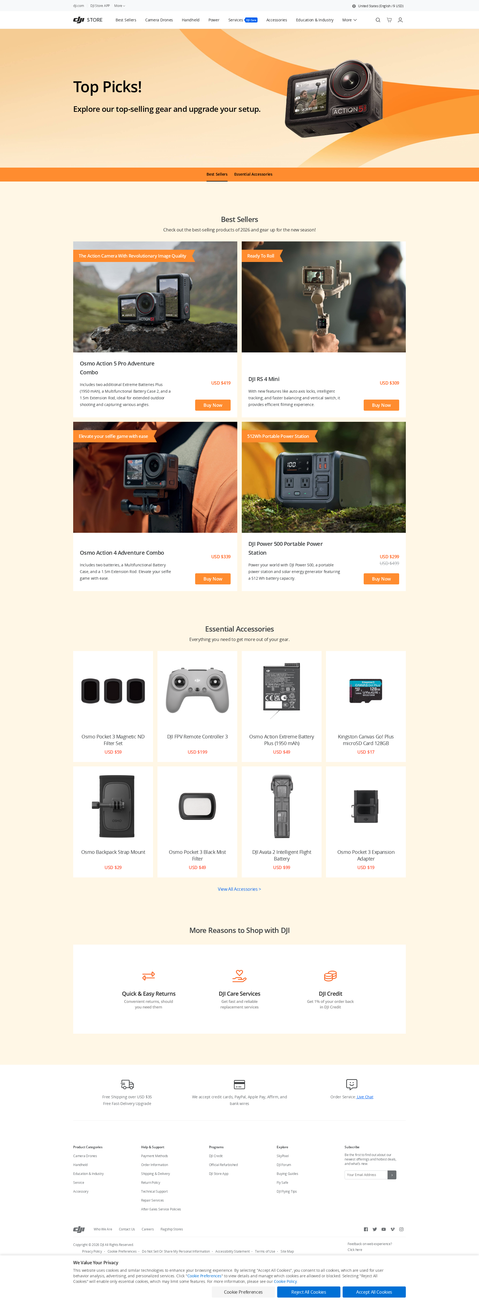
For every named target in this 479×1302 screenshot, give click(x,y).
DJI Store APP (100, 5)
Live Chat (364, 1096)
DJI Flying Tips (287, 1191)
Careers (148, 1229)
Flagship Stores (171, 1229)
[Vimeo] (392, 1229)
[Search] (378, 20)
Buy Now (212, 405)
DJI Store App (218, 1173)
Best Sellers (217, 174)
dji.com (78, 5)
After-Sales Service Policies (161, 1209)
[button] (378, 6)
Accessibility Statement (232, 1251)
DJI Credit (216, 1156)
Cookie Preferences (122, 1251)
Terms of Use (265, 1251)
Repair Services (152, 1200)
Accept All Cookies (374, 1292)
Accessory (80, 1191)
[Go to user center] (400, 20)
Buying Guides (287, 1173)
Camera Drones (85, 1156)
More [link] (118, 5)
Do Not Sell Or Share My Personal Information (176, 1251)
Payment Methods (154, 1156)
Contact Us (127, 1229)
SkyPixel (283, 1156)
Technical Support (154, 1191)
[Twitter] (374, 1229)
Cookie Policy (285, 1281)
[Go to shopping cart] (389, 20)
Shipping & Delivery (155, 1173)
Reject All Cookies (308, 1292)
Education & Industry (88, 1173)
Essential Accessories (253, 174)
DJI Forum (284, 1164)
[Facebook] (365, 1229)
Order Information (154, 1164)
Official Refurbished (223, 1164)
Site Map (287, 1251)
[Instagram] (401, 1229)
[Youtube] (383, 1229)
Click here (355, 1249)
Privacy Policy (92, 1251)
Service (78, 1182)
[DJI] (79, 1229)
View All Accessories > (239, 889)
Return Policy (150, 1182)
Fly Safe (282, 1182)
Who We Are (103, 1229)
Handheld (80, 1164)
